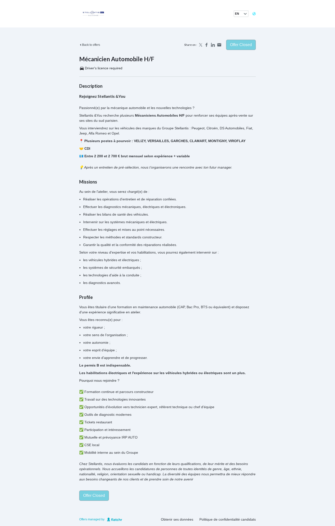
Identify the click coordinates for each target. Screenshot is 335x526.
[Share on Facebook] (206, 45)
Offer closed (241, 45)
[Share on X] (200, 45)
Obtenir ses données (177, 519)
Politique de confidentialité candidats (227, 519)
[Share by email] (219, 45)
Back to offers (91, 45)
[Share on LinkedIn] (213, 45)
